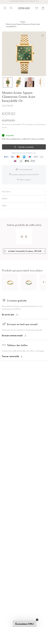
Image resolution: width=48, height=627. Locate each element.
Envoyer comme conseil (12, 335)
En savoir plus (8, 314)
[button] (43, 282)
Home (22, 22)
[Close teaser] (37, 619)
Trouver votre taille (10, 356)
